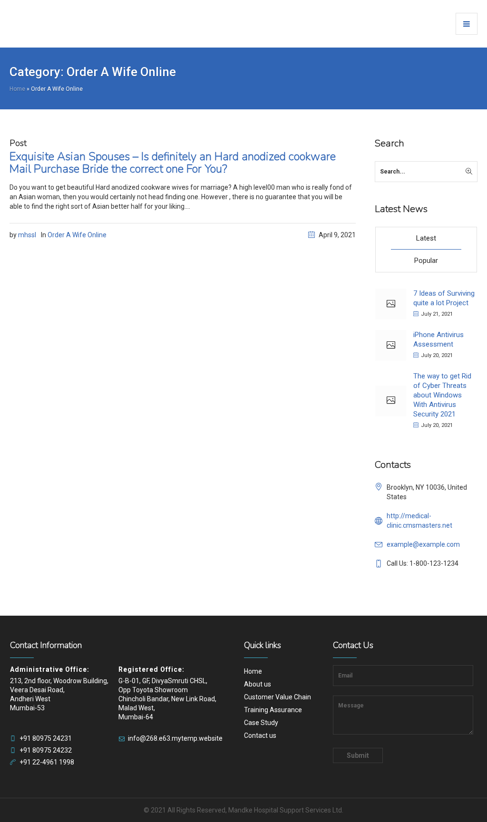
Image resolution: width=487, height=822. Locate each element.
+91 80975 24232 (45, 750)
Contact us (260, 735)
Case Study (261, 722)
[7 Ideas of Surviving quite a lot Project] (390, 304)
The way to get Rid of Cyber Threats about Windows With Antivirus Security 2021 (442, 395)
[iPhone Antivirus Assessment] (390, 345)
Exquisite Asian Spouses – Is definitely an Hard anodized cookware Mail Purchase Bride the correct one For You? (173, 162)
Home (17, 89)
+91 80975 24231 (45, 738)
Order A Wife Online (77, 235)
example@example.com (423, 544)
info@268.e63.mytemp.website (175, 738)
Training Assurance (273, 710)
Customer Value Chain (277, 697)
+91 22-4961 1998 (46, 762)
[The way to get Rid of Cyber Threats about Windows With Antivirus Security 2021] (390, 401)
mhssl (27, 235)
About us (257, 684)
